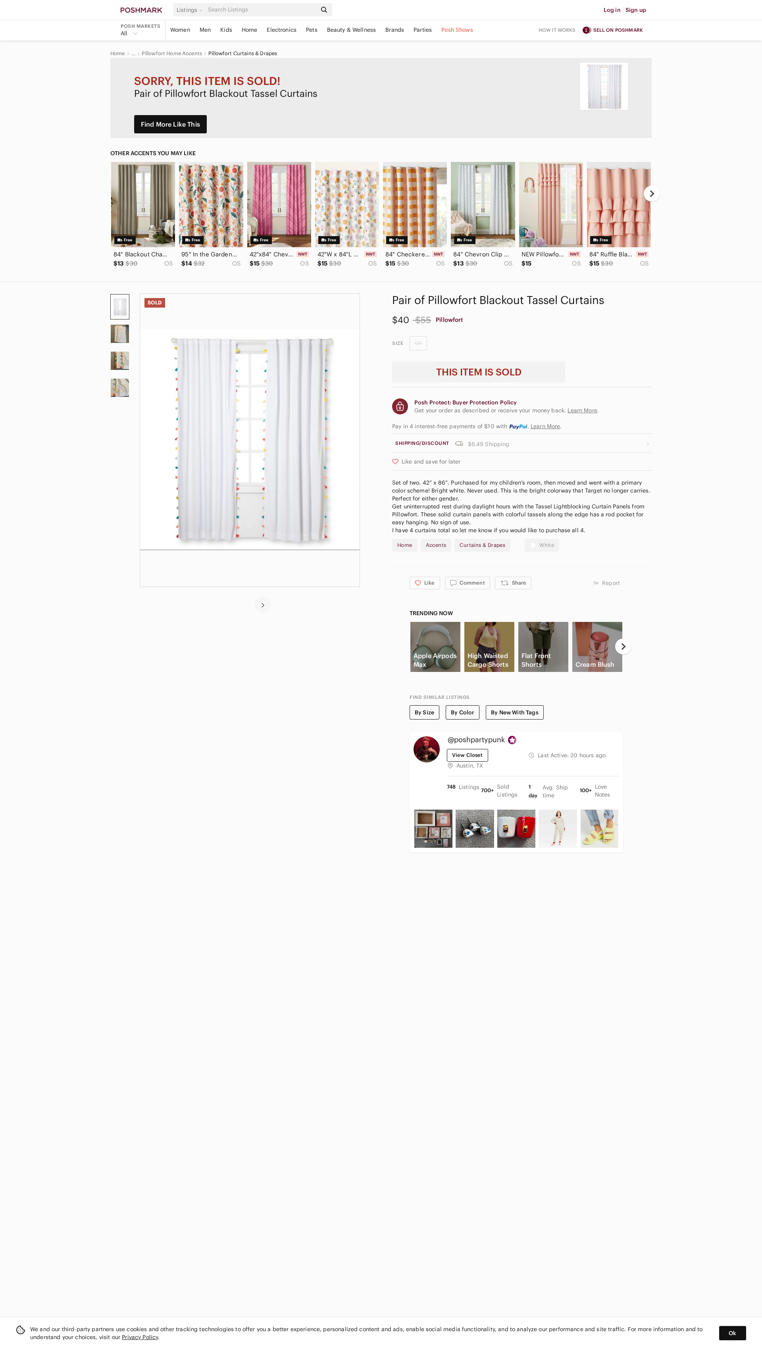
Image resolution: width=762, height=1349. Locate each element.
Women (180, 29)
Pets (312, 29)
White (546, 545)
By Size (424, 712)
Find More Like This (170, 124)
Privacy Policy (140, 1337)
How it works (557, 30)
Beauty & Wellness (351, 29)
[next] (652, 194)
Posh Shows (457, 29)
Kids (226, 29)
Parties (423, 29)
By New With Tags (514, 712)
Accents (436, 545)
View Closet (467, 755)
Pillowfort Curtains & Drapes (242, 53)
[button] (191, 10)
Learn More (545, 426)
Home (250, 29)
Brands (394, 29)
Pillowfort (450, 319)
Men (205, 29)
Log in (612, 9)
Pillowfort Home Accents (172, 53)
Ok (732, 1333)
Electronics (281, 29)
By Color (462, 712)
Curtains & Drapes (482, 545)
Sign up (635, 9)
